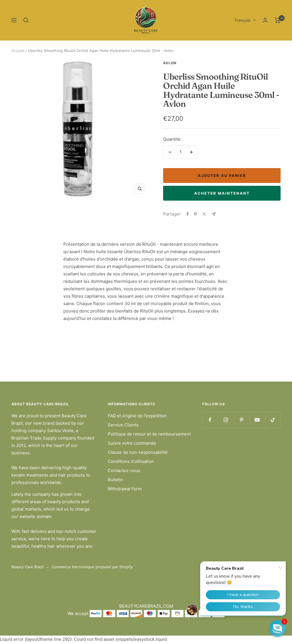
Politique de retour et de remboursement (149, 434)
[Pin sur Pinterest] (195, 214)
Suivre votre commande (132, 443)
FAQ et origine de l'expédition (137, 415)
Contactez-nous (124, 470)
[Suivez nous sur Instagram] (226, 420)
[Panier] (278, 20)
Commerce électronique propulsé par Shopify (92, 567)
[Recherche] (26, 20)
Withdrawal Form (125, 488)
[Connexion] (265, 20)
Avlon (170, 63)
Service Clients (123, 425)
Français (242, 20)
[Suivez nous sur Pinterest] (241, 420)
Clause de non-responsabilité (138, 452)
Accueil (17, 50)
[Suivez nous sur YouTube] (257, 420)
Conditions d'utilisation (131, 461)
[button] (277, 628)
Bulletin (115, 479)
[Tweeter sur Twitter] (204, 214)
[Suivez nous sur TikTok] (273, 420)
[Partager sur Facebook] (187, 214)
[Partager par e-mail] (214, 214)
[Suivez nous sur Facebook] (210, 420)
